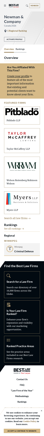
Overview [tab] (9, 49)
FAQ (22, 385)
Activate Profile (14, 39)
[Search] (27, 5)
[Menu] (5, 5)
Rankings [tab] (20, 49)
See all (12, 228)
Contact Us (22, 379)
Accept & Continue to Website (22, 431)
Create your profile (18, 76)
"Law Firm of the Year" (22, 390)
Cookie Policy (29, 421)
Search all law (16, 218)
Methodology (22, 396)
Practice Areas (22, 349)
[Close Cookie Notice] (40, 410)
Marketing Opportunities (22, 317)
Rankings (22, 402)
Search (22, 284)
